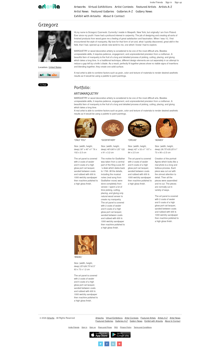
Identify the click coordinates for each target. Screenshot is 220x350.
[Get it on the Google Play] (121, 335)
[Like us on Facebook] (106, 344)
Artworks (80, 7)
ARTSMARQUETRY (86, 93)
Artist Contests (124, 7)
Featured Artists (146, 7)
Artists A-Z (165, 7)
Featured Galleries (102, 11)
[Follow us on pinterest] (119, 344)
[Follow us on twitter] (100, 344)
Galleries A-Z (125, 11)
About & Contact (114, 16)
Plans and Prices (105, 327)
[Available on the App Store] (99, 335)
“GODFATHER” (108, 139)
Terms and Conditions (143, 327)
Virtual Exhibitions (100, 7)
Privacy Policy (125, 327)
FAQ (116, 327)
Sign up (178, 2)
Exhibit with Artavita (87, 16)
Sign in (169, 2)
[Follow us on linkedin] (113, 344)
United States (55, 67)
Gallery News (144, 11)
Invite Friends (156, 2)
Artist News (81, 11)
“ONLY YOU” (80, 139)
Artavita (50, 317)
